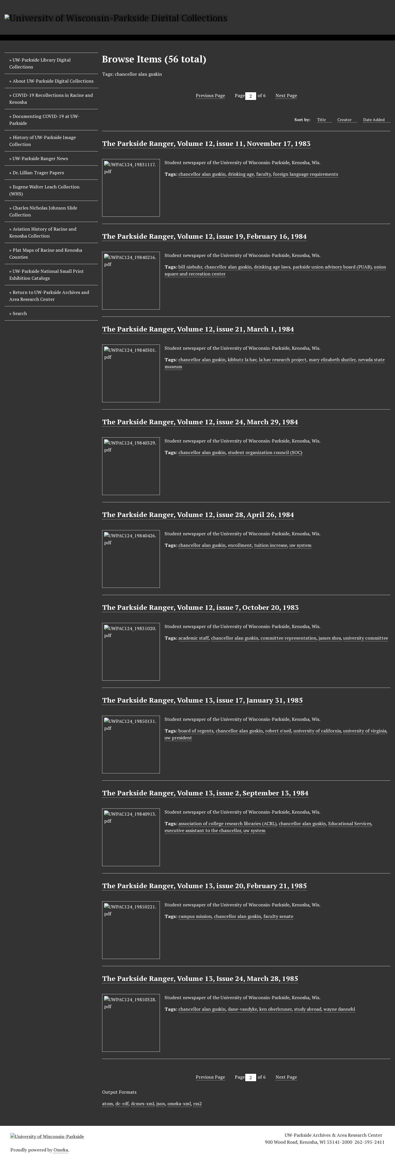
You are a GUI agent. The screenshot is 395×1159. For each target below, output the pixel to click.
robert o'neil (278, 730)
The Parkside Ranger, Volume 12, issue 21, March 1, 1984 (198, 329)
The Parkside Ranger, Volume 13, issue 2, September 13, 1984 (205, 792)
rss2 (197, 1103)
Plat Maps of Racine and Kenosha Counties (45, 253)
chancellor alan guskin (202, 174)
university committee (365, 638)
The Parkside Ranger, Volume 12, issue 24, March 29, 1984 (200, 421)
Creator (344, 119)
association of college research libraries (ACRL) (227, 823)
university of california (317, 730)
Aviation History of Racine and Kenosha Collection (42, 232)
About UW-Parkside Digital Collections (53, 81)
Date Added (374, 119)
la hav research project (283, 359)
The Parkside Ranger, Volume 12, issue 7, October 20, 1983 (200, 607)
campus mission (195, 916)
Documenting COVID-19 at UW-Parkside (44, 119)
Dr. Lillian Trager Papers (38, 172)
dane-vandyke (242, 1009)
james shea (330, 638)
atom (107, 1103)
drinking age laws (272, 267)
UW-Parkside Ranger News (40, 158)
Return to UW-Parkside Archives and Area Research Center (49, 295)
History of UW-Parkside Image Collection (42, 140)
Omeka (60, 1150)
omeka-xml (179, 1103)
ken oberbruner (275, 1009)
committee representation (288, 638)
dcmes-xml (142, 1103)
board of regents (195, 730)
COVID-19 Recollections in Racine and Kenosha (51, 98)
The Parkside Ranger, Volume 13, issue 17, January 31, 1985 (202, 700)
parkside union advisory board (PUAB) (332, 267)
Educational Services (349, 823)
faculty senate (278, 916)
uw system (300, 545)
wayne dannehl (339, 1009)
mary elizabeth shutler (332, 359)
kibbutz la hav (242, 359)
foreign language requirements (305, 174)
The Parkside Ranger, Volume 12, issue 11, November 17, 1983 (206, 143)
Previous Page (210, 95)
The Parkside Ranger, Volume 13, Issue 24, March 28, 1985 (200, 978)
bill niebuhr (190, 267)
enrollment (240, 545)
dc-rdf (122, 1103)
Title (321, 119)
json (160, 1103)
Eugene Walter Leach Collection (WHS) (44, 190)
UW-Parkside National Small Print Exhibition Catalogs (46, 274)
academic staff (193, 638)
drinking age (241, 174)
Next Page (286, 95)
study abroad (307, 1009)
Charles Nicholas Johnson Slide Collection (43, 211)
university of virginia (364, 730)
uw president (178, 737)
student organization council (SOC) (265, 452)
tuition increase (270, 545)
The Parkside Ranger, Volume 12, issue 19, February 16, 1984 (204, 236)
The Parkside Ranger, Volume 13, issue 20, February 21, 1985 (204, 885)
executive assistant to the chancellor (203, 830)
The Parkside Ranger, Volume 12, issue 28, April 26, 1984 (198, 514)
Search (20, 313)
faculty (263, 174)
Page (240, 95)
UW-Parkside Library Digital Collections (40, 63)
